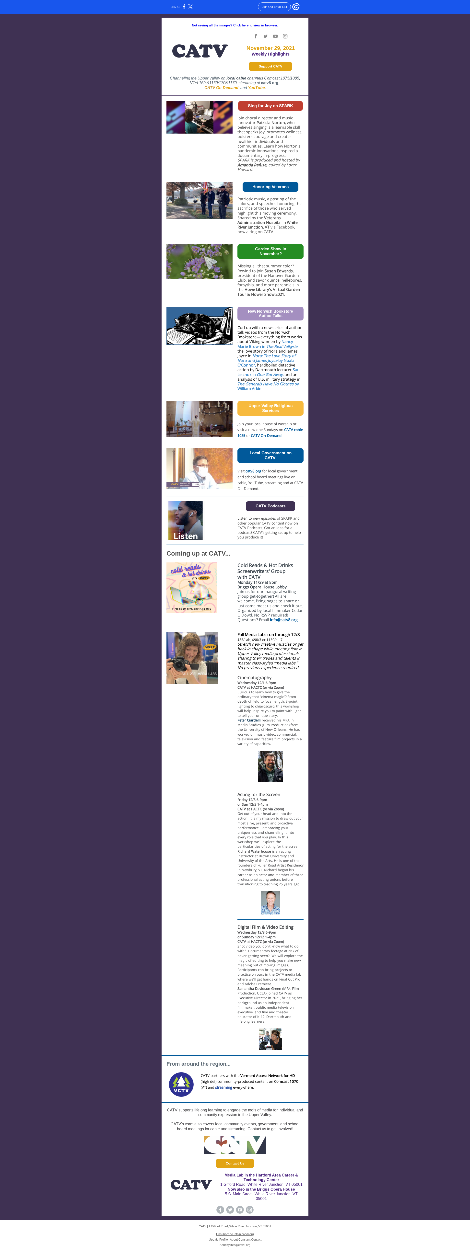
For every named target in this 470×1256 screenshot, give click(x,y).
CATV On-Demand (266, 435)
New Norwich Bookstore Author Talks (270, 313)
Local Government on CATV (271, 455)
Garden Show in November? (270, 251)
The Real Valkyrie (281, 346)
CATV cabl (292, 429)
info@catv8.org (284, 619)
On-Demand (227, 88)
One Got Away (270, 374)
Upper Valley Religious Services (270, 408)
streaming (247, 83)
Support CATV (270, 66)
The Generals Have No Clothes (265, 384)
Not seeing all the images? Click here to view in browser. (235, 25)
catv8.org (253, 470)
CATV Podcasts (270, 506)
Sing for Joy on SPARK (270, 105)
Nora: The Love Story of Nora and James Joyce (266, 358)
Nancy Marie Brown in (265, 344)
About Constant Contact (245, 1239)
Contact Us (235, 1163)
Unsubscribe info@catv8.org (235, 1234)
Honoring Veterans (270, 186)
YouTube (256, 88)
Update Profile (218, 1239)
